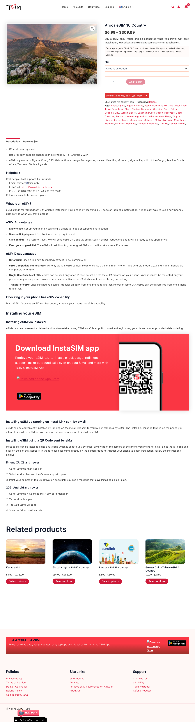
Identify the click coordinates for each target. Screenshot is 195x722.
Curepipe (157, 109)
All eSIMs (78, 6)
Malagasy (149, 120)
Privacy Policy (14, 678)
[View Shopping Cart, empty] (186, 7)
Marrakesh (179, 120)
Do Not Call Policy (16, 686)
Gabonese (169, 112)
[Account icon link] (178, 6)
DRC (117, 112)
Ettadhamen (144, 112)
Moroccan (142, 123)
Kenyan (176, 116)
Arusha (139, 105)
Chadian (135, 109)
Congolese (146, 109)
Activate (74, 682)
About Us (75, 690)
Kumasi (117, 120)
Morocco (153, 123)
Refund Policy (14, 690)
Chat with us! (140, 678)
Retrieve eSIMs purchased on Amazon (91, 686)
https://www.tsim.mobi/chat (37, 187)
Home (64, 6)
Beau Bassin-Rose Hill (155, 105)
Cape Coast (174, 105)
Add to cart (135, 81)
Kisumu (108, 120)
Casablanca (118, 109)
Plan (107, 62)
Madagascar (136, 120)
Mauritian (109, 123)
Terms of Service (16, 682)
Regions (109, 6)
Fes (153, 112)
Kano (161, 116)
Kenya (168, 116)
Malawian (168, 120)
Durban (124, 112)
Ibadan (119, 116)
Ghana (179, 112)
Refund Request (142, 690)
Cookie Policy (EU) (17, 694)
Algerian (130, 105)
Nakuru (181, 123)
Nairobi (173, 123)
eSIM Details (77, 678)
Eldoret (132, 112)
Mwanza (164, 123)
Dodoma (109, 112)
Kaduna (143, 116)
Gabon (159, 112)
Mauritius (120, 123)
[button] (132, 7)
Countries (94, 6)
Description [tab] (13, 141)
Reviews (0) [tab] (30, 141)
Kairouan (153, 116)
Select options (17, 581)
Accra (114, 105)
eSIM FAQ (138, 682)
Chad (127, 109)
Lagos (125, 120)
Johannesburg (131, 116)
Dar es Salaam (171, 109)
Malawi (158, 120)
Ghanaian (109, 116)
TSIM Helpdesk (141, 686)
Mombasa (131, 123)
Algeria (121, 105)
